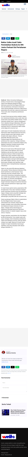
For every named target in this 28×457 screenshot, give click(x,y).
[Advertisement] (14, 21)
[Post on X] (13, 38)
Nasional (4, 9)
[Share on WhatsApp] (17, 38)
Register (9, 1)
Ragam (23, 9)
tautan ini (9, 373)
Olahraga (17, 9)
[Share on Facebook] (3, 38)
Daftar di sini (5, 362)
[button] (24, 4)
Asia (11, 34)
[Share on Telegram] (8, 38)
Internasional (11, 9)
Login (2, 1)
